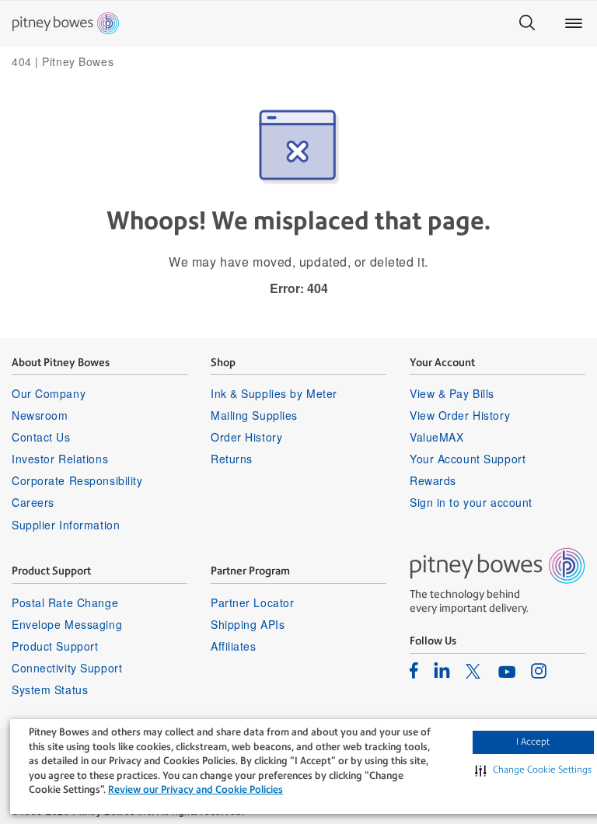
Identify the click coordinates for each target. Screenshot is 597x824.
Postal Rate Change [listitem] (65, 602)
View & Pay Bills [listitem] (452, 393)
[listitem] (414, 670)
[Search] (527, 23)
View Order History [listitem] (460, 415)
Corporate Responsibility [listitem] (77, 480)
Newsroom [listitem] (40, 415)
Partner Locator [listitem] (252, 602)
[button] (533, 770)
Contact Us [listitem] (41, 437)
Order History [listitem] (246, 437)
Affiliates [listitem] (234, 646)
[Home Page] (65, 23)
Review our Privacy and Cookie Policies (195, 789)
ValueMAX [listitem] (436, 437)
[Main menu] (573, 23)
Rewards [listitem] (433, 480)
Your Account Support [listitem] (467, 459)
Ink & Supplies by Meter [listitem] (274, 393)
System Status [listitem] (50, 690)
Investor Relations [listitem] (60, 459)
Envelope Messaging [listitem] (67, 624)
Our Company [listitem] (49, 393)
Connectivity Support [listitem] (67, 668)
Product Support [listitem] (55, 646)
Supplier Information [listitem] (66, 525)
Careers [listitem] (33, 502)
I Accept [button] (533, 741)
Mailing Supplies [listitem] (254, 415)
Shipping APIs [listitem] (248, 624)
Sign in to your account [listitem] (471, 502)
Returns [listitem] (232, 459)
